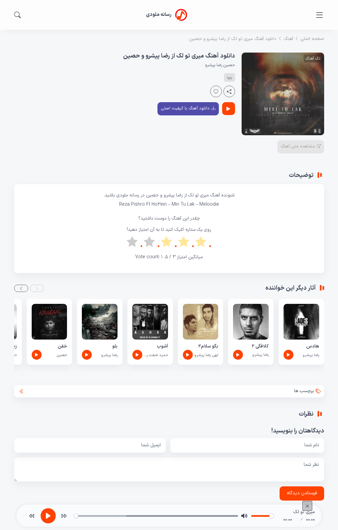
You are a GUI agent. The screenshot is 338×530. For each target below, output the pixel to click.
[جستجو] (17, 15)
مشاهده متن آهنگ (298, 146)
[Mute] (244, 515)
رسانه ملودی (129, 195)
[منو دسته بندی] (319, 15)
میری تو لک (199, 195)
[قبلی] (31, 515)
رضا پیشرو (213, 65)
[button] (37, 288)
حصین (229, 65)
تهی (215, 355)
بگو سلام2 (208, 346)
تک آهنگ (313, 58)
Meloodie (209, 204)
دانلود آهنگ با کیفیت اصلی (185, 108)
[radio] (203, 243)
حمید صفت (158, 355)
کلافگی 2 (260, 346)
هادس (312, 346)
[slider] (156, 516)
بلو (115, 346)
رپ (229, 77)
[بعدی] (64, 515)
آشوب (162, 346)
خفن (62, 346)
